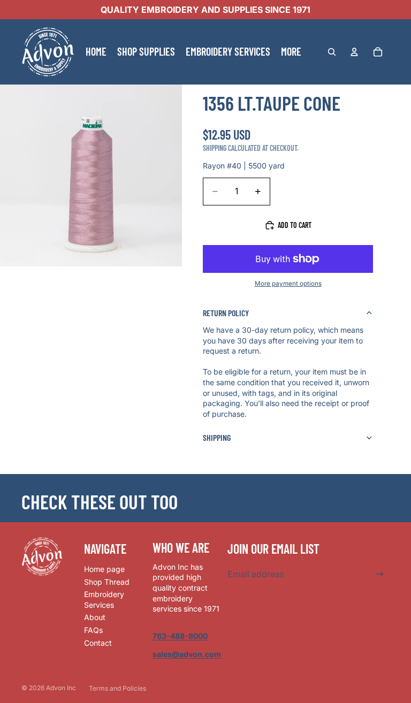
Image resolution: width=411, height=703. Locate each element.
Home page (104, 569)
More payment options (288, 283)
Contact (98, 642)
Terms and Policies (117, 688)
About (94, 617)
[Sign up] (380, 574)
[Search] (332, 52)
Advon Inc (61, 688)
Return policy (226, 313)
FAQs (93, 630)
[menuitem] (291, 52)
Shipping (217, 437)
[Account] (354, 52)
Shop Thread (107, 581)
